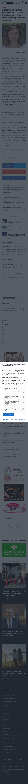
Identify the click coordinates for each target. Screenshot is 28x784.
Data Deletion (6, 419)
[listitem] (14, 389)
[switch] (23, 392)
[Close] (25, 364)
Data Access (14, 419)
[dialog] (14, 392)
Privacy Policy (22, 419)
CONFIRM (8, 414)
